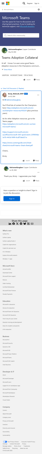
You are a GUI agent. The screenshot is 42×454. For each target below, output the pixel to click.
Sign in (11, 198)
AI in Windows (6, 252)
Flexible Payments (7, 294)
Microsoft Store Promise (9, 290)
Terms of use (17, 446)
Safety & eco (6, 448)
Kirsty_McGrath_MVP (16, 94)
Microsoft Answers (27, 26)
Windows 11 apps (7, 259)
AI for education (7, 329)
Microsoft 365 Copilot (8, 361)
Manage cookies (7, 446)
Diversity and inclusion (9, 428)
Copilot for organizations (9, 244)
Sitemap (5, 444)
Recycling (14, 448)
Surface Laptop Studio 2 (9, 241)
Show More (8, 69)
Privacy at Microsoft (8, 421)
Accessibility (6, 431)
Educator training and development (12, 322)
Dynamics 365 (6, 347)
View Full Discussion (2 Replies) (13, 88)
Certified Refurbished (8, 287)
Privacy (24, 444)
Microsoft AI (6, 339)
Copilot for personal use (9, 248)
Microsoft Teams (9, 9)
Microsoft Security (8, 343)
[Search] (24, 3)
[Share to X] (17, 223)
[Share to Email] (32, 223)
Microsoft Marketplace (9, 393)
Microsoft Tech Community (10, 389)
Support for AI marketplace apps (11, 385)
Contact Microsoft (15, 444)
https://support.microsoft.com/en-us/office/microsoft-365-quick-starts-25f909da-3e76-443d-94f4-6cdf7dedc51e (20, 134)
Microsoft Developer (8, 378)
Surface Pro (6, 234)
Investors (5, 424)
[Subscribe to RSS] (28, 223)
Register (30, 3)
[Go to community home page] (7, 3)
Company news (7, 417)
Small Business (7, 364)
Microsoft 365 (6, 350)
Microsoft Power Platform (9, 354)
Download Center (7, 272)
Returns (5, 280)
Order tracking (7, 283)
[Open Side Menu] (3, 3)
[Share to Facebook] (13, 223)
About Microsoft (7, 414)
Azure (4, 375)
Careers (5, 410)
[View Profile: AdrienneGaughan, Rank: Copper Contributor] (4, 50)
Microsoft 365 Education (9, 315)
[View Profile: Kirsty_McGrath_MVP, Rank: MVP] (4, 95)
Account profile (7, 269)
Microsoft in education (9, 304)
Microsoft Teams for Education (11, 311)
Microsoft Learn (7, 382)
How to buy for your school (10, 318)
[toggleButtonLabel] (38, 9)
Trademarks (27, 446)
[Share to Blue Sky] (25, 223)
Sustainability (6, 435)
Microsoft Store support (9, 276)
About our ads (24, 448)
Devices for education (8, 308)
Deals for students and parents (11, 326)
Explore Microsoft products (10, 255)
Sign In (36, 3)
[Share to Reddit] (21, 223)
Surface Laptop (7, 237)
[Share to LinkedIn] (10, 223)
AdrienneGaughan (15, 49)
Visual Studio (6, 400)
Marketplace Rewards (9, 396)
